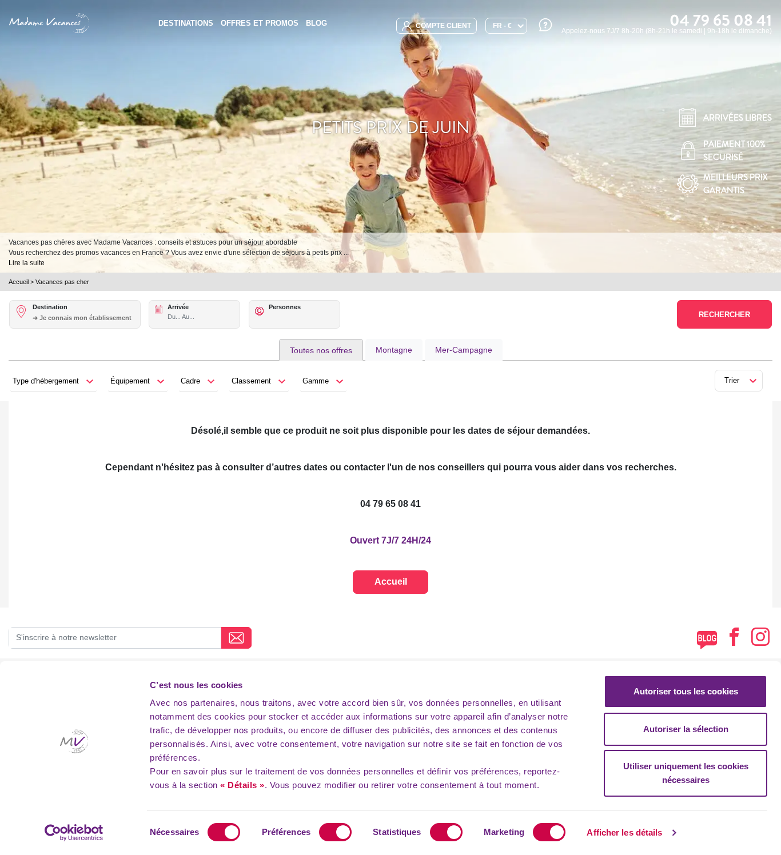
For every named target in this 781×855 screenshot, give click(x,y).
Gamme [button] (315, 381)
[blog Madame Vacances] (707, 639)
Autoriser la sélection (685, 729)
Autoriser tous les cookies (685, 691)
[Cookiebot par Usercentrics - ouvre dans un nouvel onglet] (74, 832)
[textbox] (86, 318)
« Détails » (242, 785)
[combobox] (86, 324)
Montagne (394, 349)
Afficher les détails (624, 832)
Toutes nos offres (321, 350)
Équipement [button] (130, 381)
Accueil (19, 281)
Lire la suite (27, 263)
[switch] (335, 832)
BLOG (316, 23)
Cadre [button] (190, 381)
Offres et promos (259, 23)
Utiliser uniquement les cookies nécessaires (685, 773)
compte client (442, 26)
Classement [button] (251, 381)
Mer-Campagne (464, 349)
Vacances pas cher (62, 281)
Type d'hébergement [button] (46, 381)
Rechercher (724, 314)
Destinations (185, 23)
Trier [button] (731, 380)
